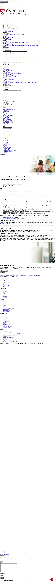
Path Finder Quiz (5, 123)
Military (4, 323)
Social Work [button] (7, 36)
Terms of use (5, 339)
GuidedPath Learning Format (8, 122)
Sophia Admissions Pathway (7, 151)
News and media (5, 324)
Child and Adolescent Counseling (8, 185)
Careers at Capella (6, 317)
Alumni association (6, 316)
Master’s (4, 182)
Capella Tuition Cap (6, 134)
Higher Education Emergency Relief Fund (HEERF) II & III (13, 333)
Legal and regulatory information (8, 334)
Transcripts (4, 325)
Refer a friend (5, 138)
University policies (6, 311)
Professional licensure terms (7, 217)
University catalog (6, 309)
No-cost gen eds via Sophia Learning (9, 136)
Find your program (6, 110)
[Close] (53, 584)
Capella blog (5, 305)
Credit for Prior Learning (7, 137)
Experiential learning (6, 327)
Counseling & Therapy (6, 183)
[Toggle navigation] (25, 14)
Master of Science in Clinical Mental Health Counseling (12, 184)
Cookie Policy (17, 584)
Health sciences (5, 293)
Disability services (6, 321)
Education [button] (7, 47)
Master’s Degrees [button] (8, 39)
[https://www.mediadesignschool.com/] (4, 523)
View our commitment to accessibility (14, 0)
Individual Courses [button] (8, 103)
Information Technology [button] (9, 27)
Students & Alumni (3, 7)
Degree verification (6, 320)
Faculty (1, 8)
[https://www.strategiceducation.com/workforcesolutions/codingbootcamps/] (11, 359)
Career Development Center (7, 127)
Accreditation (5, 114)
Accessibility (5, 315)
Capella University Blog (7, 128)
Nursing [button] (6, 30)
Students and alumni (6, 285)
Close (2, 561)
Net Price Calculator (6, 143)
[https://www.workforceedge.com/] (11, 549)
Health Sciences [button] (8, 24)
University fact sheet (6, 310)
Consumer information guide (7, 303)
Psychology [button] (7, 33)
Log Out (1, 4)
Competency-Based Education (8, 115)
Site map (4, 338)
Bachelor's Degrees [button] (8, 19)
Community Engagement (7, 119)
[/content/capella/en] (4, 274)
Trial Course (5, 124)
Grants (4, 135)
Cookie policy (5, 331)
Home (4, 181)
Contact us (4, 304)
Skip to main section (3, 0)
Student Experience (6, 117)
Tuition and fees (5, 307)
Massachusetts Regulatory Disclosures (9, 335)
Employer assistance (6, 139)
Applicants (2, 6)
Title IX (4, 340)
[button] (4, 19)
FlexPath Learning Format (7, 121)
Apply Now (5, 152)
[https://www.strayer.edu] (11, 355)
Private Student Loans (6, 144)
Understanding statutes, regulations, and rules (10, 218)
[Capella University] (12, 14)
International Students (6, 148)
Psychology (5, 296)
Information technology (7, 294)
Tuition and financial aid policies (8, 308)
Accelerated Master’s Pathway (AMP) (9, 150)
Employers (4, 322)
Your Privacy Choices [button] (6, 341)
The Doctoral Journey (6, 116)
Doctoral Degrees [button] (8, 64)
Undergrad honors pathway (7, 326)
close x (2, 577)
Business (4, 290)
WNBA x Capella (6, 118)
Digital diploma (5, 319)
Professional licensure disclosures (8, 337)
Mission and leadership (6, 306)
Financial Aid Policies (6, 142)
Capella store (5, 301)
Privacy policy (5, 336)
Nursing (4, 295)
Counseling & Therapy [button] (9, 44)
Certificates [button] (7, 87)
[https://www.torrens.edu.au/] (3, 519)
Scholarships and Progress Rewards (9, 133)
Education (4, 292)
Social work (5, 297)
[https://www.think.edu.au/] (3, 517)
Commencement (5, 318)
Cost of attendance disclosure (7, 332)
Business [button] (6, 21)
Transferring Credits (6, 149)
